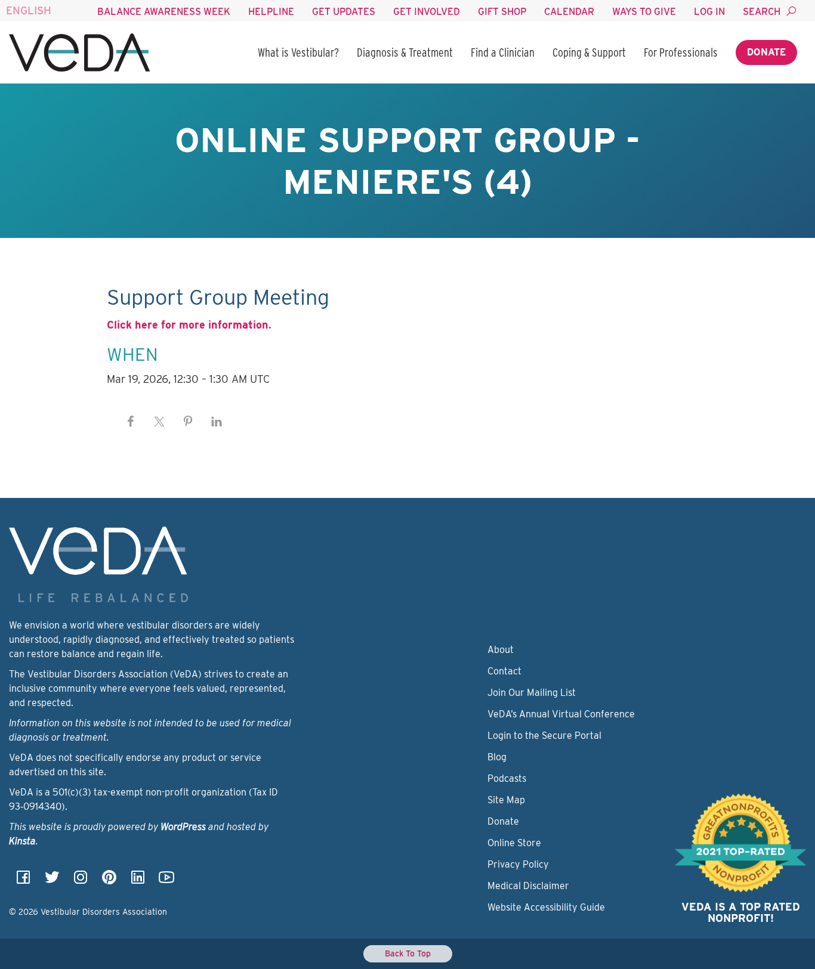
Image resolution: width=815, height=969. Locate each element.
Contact (504, 671)
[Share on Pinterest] (188, 421)
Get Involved (426, 11)
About (500, 649)
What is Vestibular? (298, 52)
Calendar (569, 11)
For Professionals (681, 52)
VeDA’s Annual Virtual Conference (561, 714)
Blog (497, 757)
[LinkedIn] (137, 881)
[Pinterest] (109, 881)
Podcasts (506, 778)
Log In (709, 11)
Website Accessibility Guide (546, 907)
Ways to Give (644, 11)
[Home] (79, 52)
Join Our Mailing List (531, 692)
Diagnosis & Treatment (405, 52)
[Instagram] (80, 881)
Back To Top (408, 953)
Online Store (514, 843)
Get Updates (343, 11)
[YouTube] (166, 881)
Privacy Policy (518, 864)
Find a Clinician (503, 52)
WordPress (183, 826)
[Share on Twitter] (159, 421)
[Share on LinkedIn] (216, 421)
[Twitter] (51, 881)
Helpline (271, 11)
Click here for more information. (189, 324)
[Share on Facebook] (130, 421)
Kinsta (22, 841)
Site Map (506, 800)
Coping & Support (589, 52)
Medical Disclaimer (528, 885)
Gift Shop (502, 11)
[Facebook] (23, 881)
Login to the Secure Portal (544, 735)
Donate (766, 52)
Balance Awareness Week (163, 11)
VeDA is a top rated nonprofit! (740, 912)
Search (761, 11)
